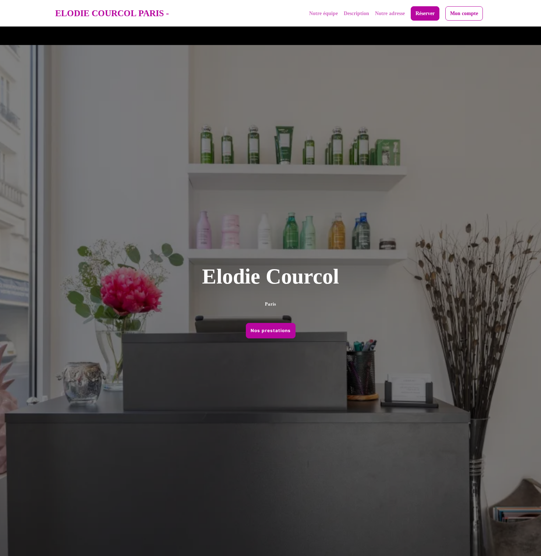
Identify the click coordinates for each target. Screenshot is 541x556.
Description (356, 13)
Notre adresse (390, 13)
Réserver (425, 13)
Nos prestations (271, 330)
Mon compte (464, 13)
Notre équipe (323, 13)
